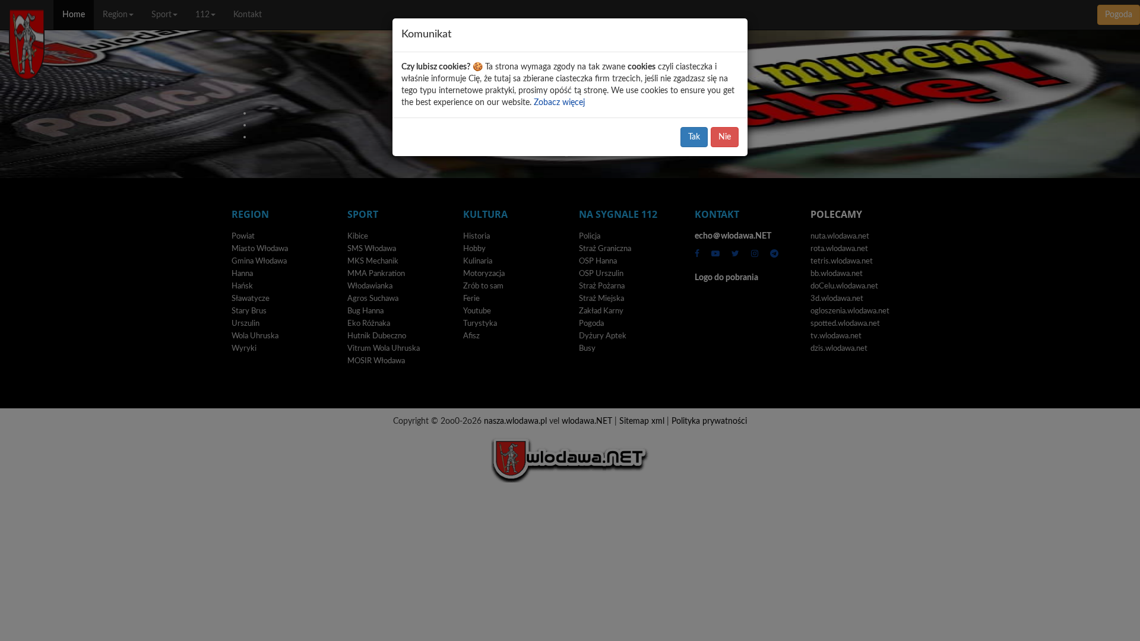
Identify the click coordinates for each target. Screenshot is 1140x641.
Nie (724, 137)
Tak (694, 137)
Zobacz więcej (559, 103)
